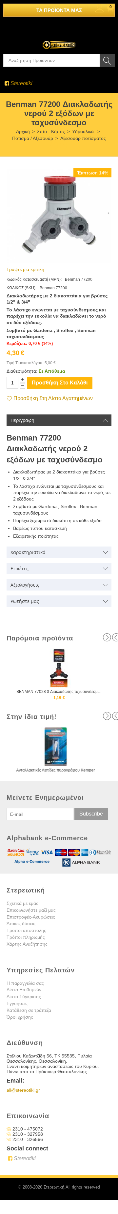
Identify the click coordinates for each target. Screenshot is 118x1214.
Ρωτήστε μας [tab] (24, 601)
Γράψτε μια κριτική (25, 269)
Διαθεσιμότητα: (22, 371)
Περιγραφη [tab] (22, 420)
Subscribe (91, 814)
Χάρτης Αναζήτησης (27, 944)
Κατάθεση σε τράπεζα (29, 1010)
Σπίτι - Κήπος (51, 131)
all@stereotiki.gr (23, 1090)
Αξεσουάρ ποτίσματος (83, 138)
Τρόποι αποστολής (26, 930)
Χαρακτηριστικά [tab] (28, 552)
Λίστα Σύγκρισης (24, 996)
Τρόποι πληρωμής (26, 937)
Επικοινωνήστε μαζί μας (31, 910)
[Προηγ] (54, 145)
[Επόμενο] (64, 145)
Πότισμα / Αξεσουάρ (32, 138)
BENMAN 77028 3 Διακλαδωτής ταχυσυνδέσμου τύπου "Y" (59, 691)
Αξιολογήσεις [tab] (24, 585)
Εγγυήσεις (17, 1003)
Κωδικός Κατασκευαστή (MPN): (34, 279)
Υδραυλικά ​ (83, 131)
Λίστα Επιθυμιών (24, 989)
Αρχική (23, 131)
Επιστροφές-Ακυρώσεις (31, 917)
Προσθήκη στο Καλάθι (60, 382)
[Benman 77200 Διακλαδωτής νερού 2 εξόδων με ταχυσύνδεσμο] (59, 216)
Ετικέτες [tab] (19, 568)
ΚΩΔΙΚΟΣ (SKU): (21, 288)
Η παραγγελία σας (25, 983)
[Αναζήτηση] (107, 60)
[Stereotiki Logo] (59, 40)
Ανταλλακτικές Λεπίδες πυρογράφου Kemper (59, 770)
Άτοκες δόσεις (21, 923)
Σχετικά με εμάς (22, 903)
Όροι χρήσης (20, 1017)
